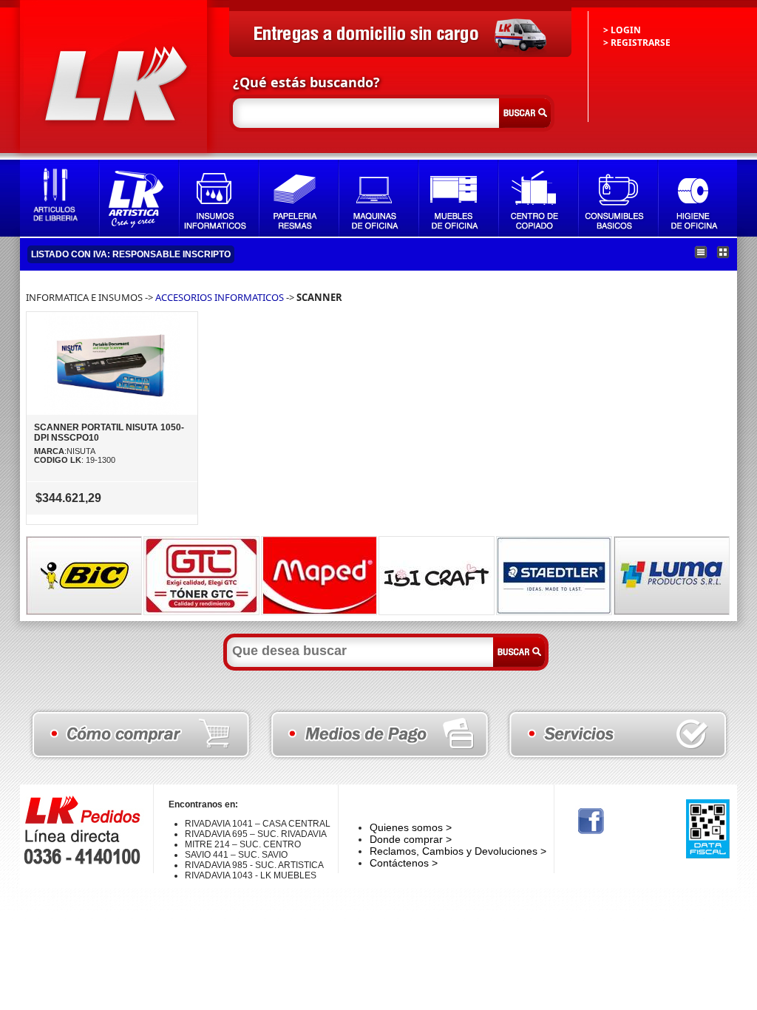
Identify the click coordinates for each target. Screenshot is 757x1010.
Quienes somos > (411, 827)
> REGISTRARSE (637, 42)
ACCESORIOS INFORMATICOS (219, 297)
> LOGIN (622, 30)
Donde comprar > (411, 839)
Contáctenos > (404, 863)
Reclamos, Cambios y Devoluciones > (458, 851)
